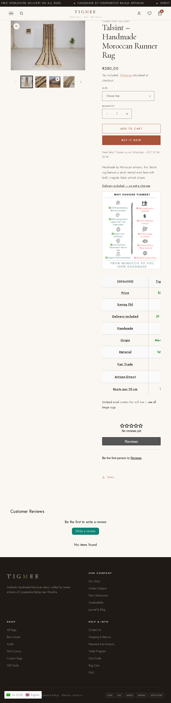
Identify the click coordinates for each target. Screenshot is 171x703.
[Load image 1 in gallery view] (27, 82)
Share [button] (110, 477)
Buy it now (131, 140)
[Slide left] (15, 82)
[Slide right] (81, 82)
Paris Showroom (98, 595)
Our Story (94, 581)
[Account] (139, 13)
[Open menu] (11, 13)
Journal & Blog (97, 609)
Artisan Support (98, 588)
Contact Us (95, 630)
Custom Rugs (14, 658)
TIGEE (85, 13)
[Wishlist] (149, 13)
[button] (23, 695)
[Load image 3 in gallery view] (69, 82)
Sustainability (96, 602)
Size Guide (95, 658)
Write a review (85, 531)
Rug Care (94, 665)
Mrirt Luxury (14, 651)
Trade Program (97, 651)
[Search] (21, 13)
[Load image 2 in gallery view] (41, 82)
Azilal (10, 644)
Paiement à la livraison (101, 644)
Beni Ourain (14, 637)
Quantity (108, 106)
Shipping (126, 75)
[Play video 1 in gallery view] (55, 82)
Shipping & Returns (100, 637)
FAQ (91, 672)
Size (105, 88)
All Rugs (11, 630)
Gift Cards (13, 665)
